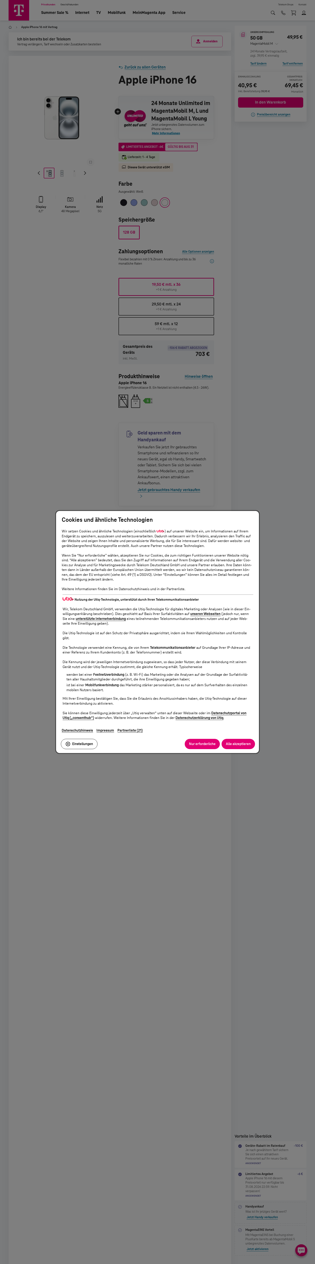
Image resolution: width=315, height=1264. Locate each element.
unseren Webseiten (205, 614)
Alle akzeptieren (238, 744)
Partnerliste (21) (130, 730)
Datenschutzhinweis (77, 730)
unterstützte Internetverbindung (101, 618)
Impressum (105, 730)
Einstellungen (82, 744)
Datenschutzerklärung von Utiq (199, 718)
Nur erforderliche (202, 744)
